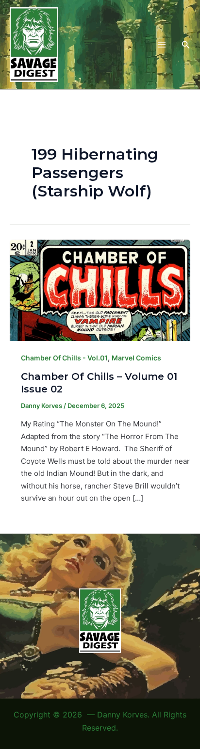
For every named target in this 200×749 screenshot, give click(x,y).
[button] (186, 45)
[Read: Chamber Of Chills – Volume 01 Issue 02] (100, 289)
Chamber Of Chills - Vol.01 (64, 358)
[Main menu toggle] (161, 44)
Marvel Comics (136, 358)
